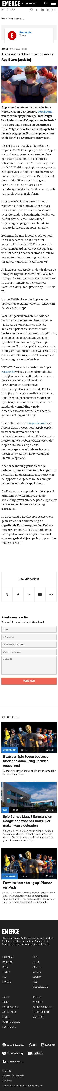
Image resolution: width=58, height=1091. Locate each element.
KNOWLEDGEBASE (40, 987)
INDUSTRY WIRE (9, 1027)
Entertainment (31, 3)
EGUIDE (5, 1017)
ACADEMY (37, 977)
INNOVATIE (6, 982)
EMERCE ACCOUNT (10, 1007)
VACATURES (38, 1002)
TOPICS (5, 1002)
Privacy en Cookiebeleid (13, 1076)
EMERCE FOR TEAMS (41, 1012)
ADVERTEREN (38, 1017)
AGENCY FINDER (9, 1012)
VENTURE (6, 972)
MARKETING (7, 962)
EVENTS (36, 962)
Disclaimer (7, 1081)
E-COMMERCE (8, 957)
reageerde (8, 372)
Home (4, 19)
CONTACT (37, 997)
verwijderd (45, 112)
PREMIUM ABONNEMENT (43, 1007)
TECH (4, 977)
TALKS (35, 957)
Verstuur (29, 681)
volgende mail (37, 423)
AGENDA (5, 997)
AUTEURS (37, 972)
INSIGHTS (37, 967)
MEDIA (5, 967)
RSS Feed (6, 1071)
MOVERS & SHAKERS (11, 1022)
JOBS (35, 982)
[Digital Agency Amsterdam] (13, 1045)
